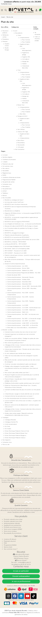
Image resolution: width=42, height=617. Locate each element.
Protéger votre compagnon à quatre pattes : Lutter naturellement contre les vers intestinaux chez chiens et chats (21, 368)
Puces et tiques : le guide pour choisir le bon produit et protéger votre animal (20, 380)
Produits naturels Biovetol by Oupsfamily (17, 235)
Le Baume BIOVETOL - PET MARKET (16, 244)
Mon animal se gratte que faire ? (14, 343)
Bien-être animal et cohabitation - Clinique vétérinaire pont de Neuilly (22, 260)
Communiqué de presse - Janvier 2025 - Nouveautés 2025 (24, 286)
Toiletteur (5, 193)
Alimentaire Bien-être (25, 67)
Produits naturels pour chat (13, 521)
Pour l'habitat (26, 42)
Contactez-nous (6, 4)
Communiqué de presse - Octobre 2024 (18, 279)
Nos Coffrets (21, 129)
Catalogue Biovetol (10, 420)
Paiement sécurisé (7, 164)
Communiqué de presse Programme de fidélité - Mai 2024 (23, 273)
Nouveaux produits (5, 32)
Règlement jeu (6, 173)
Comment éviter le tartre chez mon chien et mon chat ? (21, 332)
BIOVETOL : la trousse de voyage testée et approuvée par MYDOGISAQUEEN (21, 218)
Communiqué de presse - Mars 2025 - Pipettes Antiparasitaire (20, 302)
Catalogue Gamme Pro (11, 422)
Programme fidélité (10, 545)
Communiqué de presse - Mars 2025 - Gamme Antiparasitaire (20, 293)
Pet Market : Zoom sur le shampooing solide (17, 248)
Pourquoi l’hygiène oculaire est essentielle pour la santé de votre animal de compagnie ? (22, 376)
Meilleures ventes (5, 36)
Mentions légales (7, 157)
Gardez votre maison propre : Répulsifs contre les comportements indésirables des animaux (19, 414)
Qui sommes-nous (7, 166)
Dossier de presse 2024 (13, 275)
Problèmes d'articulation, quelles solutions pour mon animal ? (22, 383)
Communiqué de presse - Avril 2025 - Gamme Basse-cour (24, 307)
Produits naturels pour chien (13, 519)
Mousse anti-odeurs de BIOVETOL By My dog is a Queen (21, 226)
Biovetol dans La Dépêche (12, 211)
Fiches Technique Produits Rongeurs (15, 435)
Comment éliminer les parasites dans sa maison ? (19, 396)
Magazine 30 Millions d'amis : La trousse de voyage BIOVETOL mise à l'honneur (23, 214)
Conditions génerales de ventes (27, 613)
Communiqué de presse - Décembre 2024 (19, 284)
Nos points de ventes (8, 182)
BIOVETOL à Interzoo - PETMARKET (15, 242)
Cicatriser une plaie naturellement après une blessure (20, 364)
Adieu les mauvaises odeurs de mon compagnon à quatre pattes (21, 357)
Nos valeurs (5, 168)
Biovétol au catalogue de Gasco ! (14, 200)
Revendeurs (6, 186)
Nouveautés (21, 145)
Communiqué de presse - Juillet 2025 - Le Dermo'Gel (22, 323)
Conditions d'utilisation (9, 159)
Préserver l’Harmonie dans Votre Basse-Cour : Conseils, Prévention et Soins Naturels (21, 386)
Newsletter (5, 171)
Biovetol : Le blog (7, 330)
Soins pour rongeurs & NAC (13, 529)
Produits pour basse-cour (12, 527)
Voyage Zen (25, 61)
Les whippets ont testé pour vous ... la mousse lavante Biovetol (23, 224)
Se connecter (37, 33)
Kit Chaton (8, 429)
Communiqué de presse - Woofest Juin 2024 (20, 270)
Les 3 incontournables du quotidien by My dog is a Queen (21, 228)
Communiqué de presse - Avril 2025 (17, 305)
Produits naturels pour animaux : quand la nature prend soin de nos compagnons (22, 256)
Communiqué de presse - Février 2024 (18, 268)
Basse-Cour (21, 105)
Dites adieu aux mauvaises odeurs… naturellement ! (22, 327)
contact (4, 191)
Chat (19, 70)
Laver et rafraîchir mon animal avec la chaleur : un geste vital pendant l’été (23, 402)
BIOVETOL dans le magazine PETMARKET (17, 221)
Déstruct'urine (9, 230)
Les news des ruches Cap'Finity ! (14, 202)
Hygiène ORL (26, 57)
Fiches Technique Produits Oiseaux (15, 438)
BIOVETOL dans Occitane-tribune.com (16, 204)
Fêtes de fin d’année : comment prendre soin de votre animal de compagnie (22, 361)
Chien (19, 35)
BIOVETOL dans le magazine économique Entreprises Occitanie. (20, 207)
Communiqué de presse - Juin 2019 (17, 266)
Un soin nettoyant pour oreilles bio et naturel (18, 353)
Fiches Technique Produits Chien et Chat (17, 431)
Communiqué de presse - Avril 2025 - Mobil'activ (21, 310)
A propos (4, 162)
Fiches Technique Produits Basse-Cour (16, 433)
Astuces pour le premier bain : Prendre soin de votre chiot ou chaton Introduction (22, 350)
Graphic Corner (7, 45)
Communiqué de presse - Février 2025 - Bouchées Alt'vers (21, 289)
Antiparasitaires (24, 37)
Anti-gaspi (21, 147)
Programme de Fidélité (8, 180)
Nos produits (18, 33)
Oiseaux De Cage (23, 132)
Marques (4, 41)
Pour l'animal (26, 40)
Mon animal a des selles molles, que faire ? (17, 372)
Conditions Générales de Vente (11, 177)
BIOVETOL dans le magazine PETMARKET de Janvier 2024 (22, 239)
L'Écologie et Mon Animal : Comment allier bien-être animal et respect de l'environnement (23, 346)
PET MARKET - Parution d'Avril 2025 (15, 251)
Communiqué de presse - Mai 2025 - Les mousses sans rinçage (23, 315)
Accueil (15, 31)
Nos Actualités (6, 198)
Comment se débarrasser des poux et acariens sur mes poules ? (22, 391)
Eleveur (4, 195)
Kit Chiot (7, 426)
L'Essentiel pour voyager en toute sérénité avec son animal (22, 394)
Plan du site (5, 444)
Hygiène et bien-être (25, 45)
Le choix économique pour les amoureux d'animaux (19, 398)
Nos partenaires (7, 189)
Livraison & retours (10, 539)
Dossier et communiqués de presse (15, 264)
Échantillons (21, 143)
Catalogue (5, 417)
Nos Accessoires (19, 149)
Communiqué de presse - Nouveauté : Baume (20, 277)
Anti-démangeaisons (26, 49)
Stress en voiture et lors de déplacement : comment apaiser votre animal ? (22, 406)
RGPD (4, 175)
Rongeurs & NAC (23, 116)
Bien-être (23, 114)
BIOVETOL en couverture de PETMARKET (17, 237)
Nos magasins (6, 440)
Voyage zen (25, 96)
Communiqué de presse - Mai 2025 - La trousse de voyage (24, 318)
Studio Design (7, 49)
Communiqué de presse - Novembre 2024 (19, 282)
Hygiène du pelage (25, 54)
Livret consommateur (11, 424)
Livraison (5, 155)
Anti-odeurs (25, 59)
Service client (8, 547)
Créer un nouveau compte (37, 39)
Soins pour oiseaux (10, 531)
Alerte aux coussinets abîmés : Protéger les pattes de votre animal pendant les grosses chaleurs (22, 339)
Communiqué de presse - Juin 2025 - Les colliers (21, 321)
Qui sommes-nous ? (10, 549)
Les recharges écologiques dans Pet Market (17, 246)
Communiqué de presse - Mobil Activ (17, 312)
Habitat (24, 64)
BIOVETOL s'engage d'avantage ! (14, 233)
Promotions (5, 39)
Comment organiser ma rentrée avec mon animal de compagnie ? (20, 335)
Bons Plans (21, 140)
